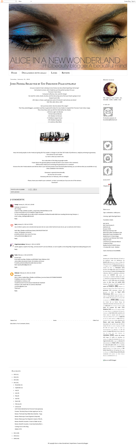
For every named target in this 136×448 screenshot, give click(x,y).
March (17, 401)
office (109, 325)
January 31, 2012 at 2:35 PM (25, 224)
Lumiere (112, 307)
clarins (113, 271)
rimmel (122, 335)
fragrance (121, 286)
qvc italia (120, 331)
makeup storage (120, 309)
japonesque (114, 297)
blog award (116, 264)
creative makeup (115, 276)
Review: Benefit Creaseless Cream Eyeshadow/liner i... (29, 424)
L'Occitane (121, 300)
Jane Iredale (106, 297)
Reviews (66, 72)
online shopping (116, 325)
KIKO (113, 300)
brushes (105, 269)
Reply (16, 218)
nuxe (117, 324)
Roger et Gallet (110, 337)
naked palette (112, 318)
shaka (110, 339)
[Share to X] (32, 189)
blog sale (122, 264)
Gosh (112, 292)
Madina (105, 309)
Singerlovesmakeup (20, 244)
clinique (120, 271)
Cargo (111, 269)
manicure (115, 311)
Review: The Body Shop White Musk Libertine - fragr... (29, 414)
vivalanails (106, 354)
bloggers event (108, 265)
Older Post (96, 320)
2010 (15, 436)
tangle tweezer (117, 348)
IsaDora (121, 296)
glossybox (105, 292)
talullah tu (109, 348)
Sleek (113, 343)
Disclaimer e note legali (34, 72)
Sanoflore (120, 337)
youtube (110, 355)
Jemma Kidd (121, 297)
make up (113, 309)
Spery (16, 224)
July (16, 390)
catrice (117, 269)
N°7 (117, 316)
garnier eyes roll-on (113, 288)
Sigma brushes (107, 341)
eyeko (104, 286)
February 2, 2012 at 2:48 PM (32, 244)
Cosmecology (106, 276)
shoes (121, 339)
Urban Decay (113, 352)
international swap (112, 296)
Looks (54, 72)
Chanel (122, 269)
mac (119, 307)
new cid (111, 320)
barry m (122, 258)
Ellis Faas (111, 282)
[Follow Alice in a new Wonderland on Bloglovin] (110, 205)
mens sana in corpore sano (110, 315)
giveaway (17, 192)
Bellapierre (119, 260)
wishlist (113, 354)
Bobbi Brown (116, 266)
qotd (115, 331)
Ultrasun (107, 352)
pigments (116, 329)
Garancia (105, 288)
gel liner (121, 288)
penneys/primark (107, 329)
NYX (122, 324)
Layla (106, 305)
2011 (15, 433)
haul (119, 292)
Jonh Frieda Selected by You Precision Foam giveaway (29, 409)
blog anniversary (107, 264)
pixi (121, 329)
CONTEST (112, 275)
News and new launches (112, 322)
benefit (105, 262)
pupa (110, 331)
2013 (15, 380)
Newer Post (14, 320)
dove (106, 280)
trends (123, 350)
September (18, 387)
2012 (15, 382)
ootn (106, 327)
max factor (112, 313)
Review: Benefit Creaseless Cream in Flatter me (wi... (28, 421)
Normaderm (106, 324)
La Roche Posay (117, 302)
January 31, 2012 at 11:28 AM (26, 204)
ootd (123, 325)
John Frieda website (26, 166)
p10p (121, 327)
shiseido (116, 339)
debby (123, 276)
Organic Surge (113, 327)
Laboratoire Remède (108, 303)
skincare (120, 341)
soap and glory (109, 345)
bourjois (118, 267)
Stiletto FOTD (18, 429)
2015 (15, 374)
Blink (117, 262)
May (16, 396)
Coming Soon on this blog (21, 426)
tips (112, 350)
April (16, 398)
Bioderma (112, 262)
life (111, 305)
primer (104, 331)
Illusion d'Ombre (118, 294)
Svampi (16, 204)
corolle (120, 275)
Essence (112, 284)
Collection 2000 (107, 273)
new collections (119, 320)
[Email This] (29, 189)
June (16, 393)
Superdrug (112, 346)
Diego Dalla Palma (115, 278)
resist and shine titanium (115, 333)
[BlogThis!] (31, 189)
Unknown (17, 273)
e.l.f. (110, 280)
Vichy (121, 352)
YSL (114, 355)
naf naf (104, 318)
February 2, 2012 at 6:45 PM (25, 255)
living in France (117, 305)
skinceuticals (106, 343)
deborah (107, 278)
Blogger (86, 443)
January (17, 406)
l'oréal (107, 302)
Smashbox (121, 343)
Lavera (123, 303)
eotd (119, 282)
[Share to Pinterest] (36, 189)
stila (117, 344)
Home (14, 72)
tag (104, 348)
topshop (117, 350)
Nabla (121, 316)
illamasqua (106, 294)
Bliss (121, 262)
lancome (117, 303)
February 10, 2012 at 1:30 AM (27, 273)
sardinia (105, 339)
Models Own (111, 316)
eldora (116, 280)
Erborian (105, 284)
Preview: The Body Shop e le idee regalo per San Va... (29, 411)
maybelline (120, 313)
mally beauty (108, 311)
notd (112, 324)
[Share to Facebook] (34, 189)
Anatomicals (106, 258)
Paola (16, 255)
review (106, 335)
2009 (15, 438)
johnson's (107, 300)
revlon (116, 335)
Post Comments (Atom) (23, 323)
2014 (15, 377)
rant (104, 333)
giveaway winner (117, 290)
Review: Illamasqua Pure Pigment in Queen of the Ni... (29, 419)
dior (123, 278)
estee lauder (119, 284)
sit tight (114, 341)
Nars (118, 318)
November (18, 385)
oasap (104, 325)
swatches (119, 346)
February (17, 404)
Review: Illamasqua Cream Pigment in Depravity (27, 416)
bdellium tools (109, 260)
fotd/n (111, 286)
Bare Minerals (114, 258)
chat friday (107, 271)
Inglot (104, 296)
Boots (111, 267)
